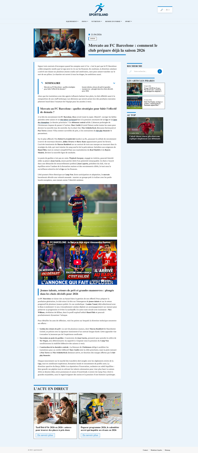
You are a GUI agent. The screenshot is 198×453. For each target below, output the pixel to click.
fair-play (99, 130)
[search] (162, 10)
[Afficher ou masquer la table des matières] (87, 83)
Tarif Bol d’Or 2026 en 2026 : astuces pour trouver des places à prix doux (53, 429)
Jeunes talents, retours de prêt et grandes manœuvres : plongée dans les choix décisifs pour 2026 (97, 89)
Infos (92, 39)
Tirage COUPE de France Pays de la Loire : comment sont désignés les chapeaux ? (152, 89)
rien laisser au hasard (68, 119)
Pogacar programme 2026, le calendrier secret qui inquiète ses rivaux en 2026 (100, 429)
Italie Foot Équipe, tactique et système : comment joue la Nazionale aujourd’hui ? (153, 103)
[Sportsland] (99, 9)
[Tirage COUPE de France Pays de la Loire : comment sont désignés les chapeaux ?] (134, 89)
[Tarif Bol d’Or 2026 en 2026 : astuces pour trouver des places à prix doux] (55, 408)
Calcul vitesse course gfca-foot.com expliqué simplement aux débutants (144, 137)
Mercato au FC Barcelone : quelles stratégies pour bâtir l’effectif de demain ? (59, 88)
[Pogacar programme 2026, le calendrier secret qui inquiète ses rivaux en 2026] (100, 408)
